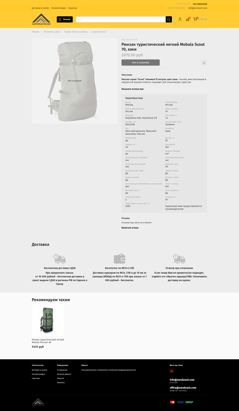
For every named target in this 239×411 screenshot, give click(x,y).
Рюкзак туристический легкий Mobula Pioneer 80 (48, 341)
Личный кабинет (64, 374)
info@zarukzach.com (197, 8)
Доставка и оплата (40, 8)
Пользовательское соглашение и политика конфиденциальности (108, 370)
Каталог (67, 19)
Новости (60, 378)
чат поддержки (200, 4)
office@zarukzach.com (183, 387)
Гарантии (72, 8)
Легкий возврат (58, 8)
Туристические (99, 32)
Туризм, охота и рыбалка (76, 32)
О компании (62, 370)
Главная (35, 32)
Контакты (61, 383)
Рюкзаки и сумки (52, 32)
